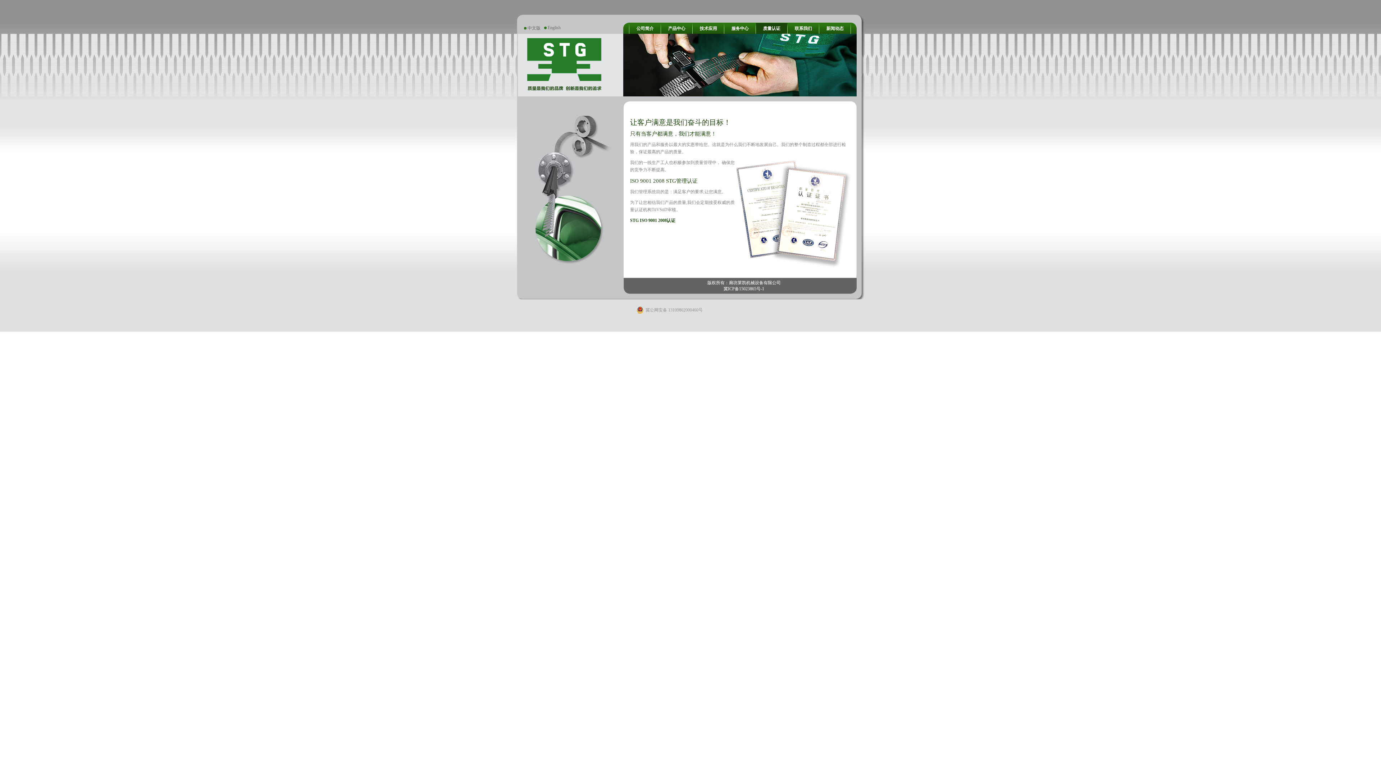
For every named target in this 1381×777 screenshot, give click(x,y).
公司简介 (645, 28)
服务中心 (740, 28)
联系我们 (803, 28)
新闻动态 (835, 28)
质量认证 (771, 28)
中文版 (534, 28)
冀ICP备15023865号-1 (744, 288)
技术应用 (708, 28)
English (554, 27)
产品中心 (676, 28)
